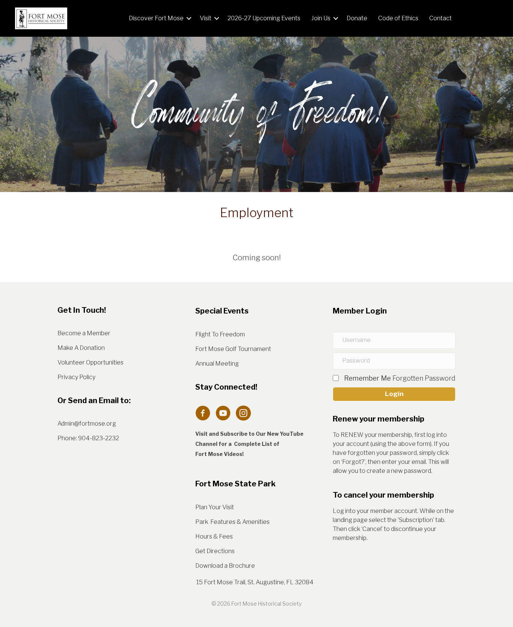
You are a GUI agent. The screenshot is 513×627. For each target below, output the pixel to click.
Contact (440, 18)
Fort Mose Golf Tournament (233, 348)
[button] (189, 18)
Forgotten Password (424, 378)
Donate (357, 18)
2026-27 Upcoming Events (264, 18)
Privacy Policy (76, 377)
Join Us (320, 18)
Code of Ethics (398, 18)
